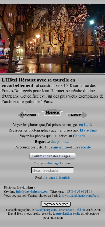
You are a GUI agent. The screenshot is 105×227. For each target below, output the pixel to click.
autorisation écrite (67, 213)
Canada (79, 136)
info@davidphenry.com (32, 191)
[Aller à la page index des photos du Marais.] (52, 116)
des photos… (61, 141)
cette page (52, 163)
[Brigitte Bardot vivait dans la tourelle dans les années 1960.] (52, 71)
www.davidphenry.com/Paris (80, 195)
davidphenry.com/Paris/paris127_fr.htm (60, 209)
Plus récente (81, 147)
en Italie (85, 124)
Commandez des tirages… (53, 155)
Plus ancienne (56, 147)
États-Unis (88, 130)
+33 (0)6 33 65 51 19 (78, 191)
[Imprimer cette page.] (57, 205)
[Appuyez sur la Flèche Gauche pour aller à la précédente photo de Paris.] (28, 116)
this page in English (56, 177)
